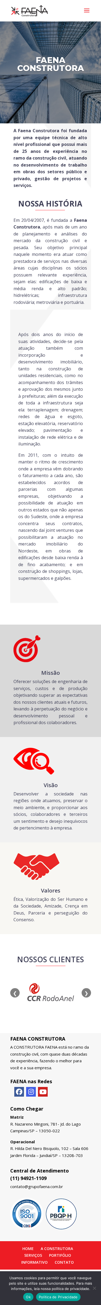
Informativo (34, 1262)
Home (28, 1248)
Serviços (33, 1255)
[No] (94, 1288)
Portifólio (60, 1255)
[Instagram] (31, 1092)
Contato (64, 1262)
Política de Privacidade (58, 1297)
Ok (28, 1297)
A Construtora (57, 1248)
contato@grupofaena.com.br (36, 1186)
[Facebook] (19, 1092)
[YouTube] (43, 1092)
